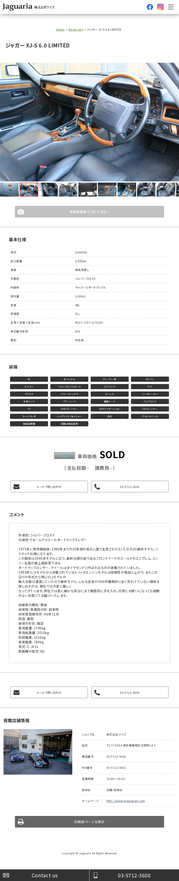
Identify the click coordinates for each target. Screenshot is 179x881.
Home (60, 29)
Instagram (160, 7)
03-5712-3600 (134, 875)
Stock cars (76, 29)
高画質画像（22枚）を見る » (89, 211)
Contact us (45, 875)
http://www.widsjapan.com (126, 801)
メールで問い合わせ (49, 487)
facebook (150, 7)
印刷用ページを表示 (89, 821)
